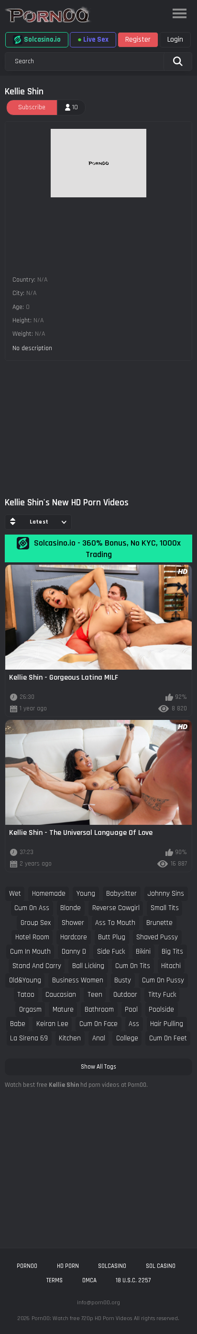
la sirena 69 (29, 1038)
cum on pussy (163, 980)
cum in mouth (30, 951)
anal (98, 1038)
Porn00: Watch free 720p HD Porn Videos (82, 1318)
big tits (172, 951)
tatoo (25, 994)
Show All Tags (98, 1067)
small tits (165, 907)
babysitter (121, 893)
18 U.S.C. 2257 (133, 1280)
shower (73, 922)
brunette (159, 922)
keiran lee (52, 1023)
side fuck (111, 951)
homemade (49, 893)
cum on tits (132, 965)
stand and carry (36, 965)
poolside (161, 1009)
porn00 (27, 1266)
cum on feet (168, 1038)
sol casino (160, 1266)
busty (122, 980)
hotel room (32, 937)
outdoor (125, 994)
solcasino (112, 1266)
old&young (25, 980)
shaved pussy (157, 937)
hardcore (73, 937)
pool (131, 1009)
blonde (70, 907)
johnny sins (166, 893)
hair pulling (166, 1023)
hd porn (68, 1266)
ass (134, 1023)
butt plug (111, 937)
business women (77, 980)
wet (15, 893)
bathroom (99, 1009)
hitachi (171, 965)
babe (17, 1023)
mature (63, 1009)
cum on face (98, 1023)
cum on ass (31, 907)
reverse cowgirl (116, 907)
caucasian (60, 994)
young (86, 893)
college (127, 1038)
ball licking (88, 965)
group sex (36, 922)
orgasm (30, 1009)
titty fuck (162, 994)
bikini (143, 951)
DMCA (89, 1280)
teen (95, 994)
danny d (74, 951)
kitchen (70, 1038)
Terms (54, 1280)
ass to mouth (115, 922)
